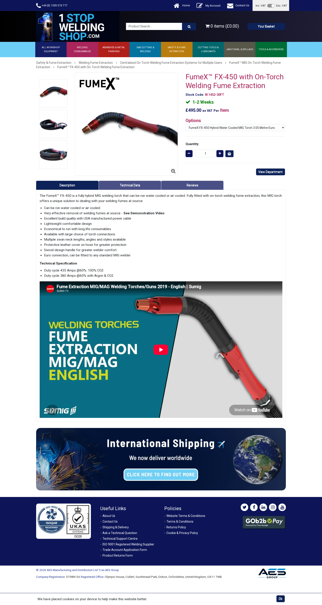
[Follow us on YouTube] (282, 507)
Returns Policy (176, 527)
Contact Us (242, 5)
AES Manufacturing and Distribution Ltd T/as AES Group (83, 570)
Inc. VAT (261, 5)
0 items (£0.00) (224, 26)
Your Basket (266, 26)
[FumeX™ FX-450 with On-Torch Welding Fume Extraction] (53, 93)
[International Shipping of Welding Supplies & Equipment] (161, 459)
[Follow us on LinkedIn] (263, 507)
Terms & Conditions (179, 521)
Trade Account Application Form (125, 550)
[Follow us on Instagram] (272, 507)
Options (193, 120)
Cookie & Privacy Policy (182, 533)
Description (67, 185)
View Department (270, 172)
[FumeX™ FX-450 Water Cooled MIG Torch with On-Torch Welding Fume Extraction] (53, 124)
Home (186, 5)
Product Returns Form (118, 555)
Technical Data (130, 185)
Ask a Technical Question (120, 533)
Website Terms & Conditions (185, 516)
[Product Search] (189, 26)
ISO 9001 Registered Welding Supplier (128, 544)
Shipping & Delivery (116, 527)
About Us (109, 516)
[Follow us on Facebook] (254, 507)
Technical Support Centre (120, 538)
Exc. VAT (281, 5)
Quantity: (192, 144)
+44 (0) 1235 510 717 (54, 5)
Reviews (192, 185)
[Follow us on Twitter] (244, 507)
